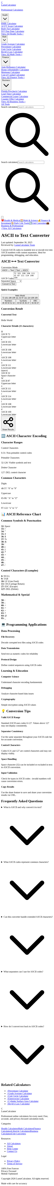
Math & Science (29, 220)
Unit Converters (37, 223)
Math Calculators (26, 1128)
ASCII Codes (7, 278)
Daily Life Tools (20, 223)
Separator (5, 281)
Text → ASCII (22, 270)
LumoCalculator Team (24, 245)
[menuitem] (8, 23)
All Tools (5, 104)
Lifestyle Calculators (20, 1131)
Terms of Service (14, 1163)
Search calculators (9, 107)
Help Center (12, 1148)
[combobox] (31, 107)
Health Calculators (9, 1128)
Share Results (8, 429)
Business (6, 80)
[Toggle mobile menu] (2, 217)
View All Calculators (11, 228)
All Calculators (14, 1143)
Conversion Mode (9, 267)
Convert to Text (8, 284)
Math (4, 37)
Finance (5, 57)
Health (5, 15)
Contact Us (12, 1151)
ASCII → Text (8, 270)
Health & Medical (10, 220)
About (10, 1146)
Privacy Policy (13, 1161)
